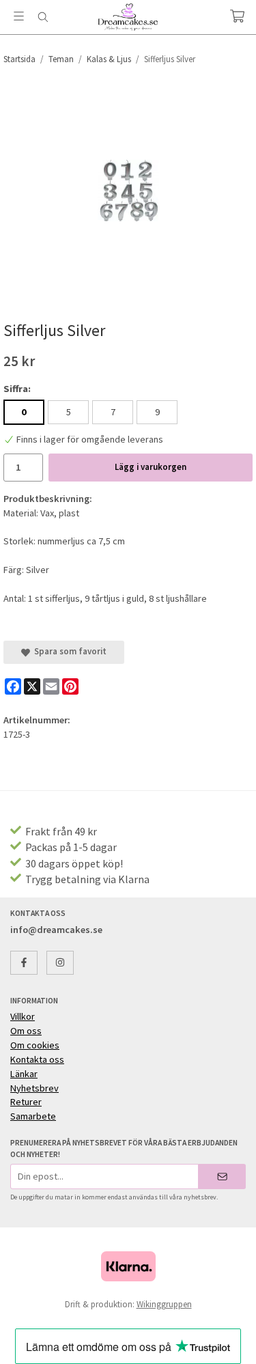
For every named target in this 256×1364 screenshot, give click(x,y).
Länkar (24, 1074)
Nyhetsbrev (34, 1088)
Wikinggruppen (164, 1304)
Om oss (26, 1031)
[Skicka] (222, 1176)
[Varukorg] (237, 16)
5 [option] (68, 412)
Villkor (22, 1016)
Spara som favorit (68, 651)
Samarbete (33, 1116)
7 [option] (113, 412)
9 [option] (157, 412)
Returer (26, 1102)
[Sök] (43, 17)
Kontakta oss (37, 1059)
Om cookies (34, 1045)
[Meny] (19, 16)
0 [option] (24, 412)
